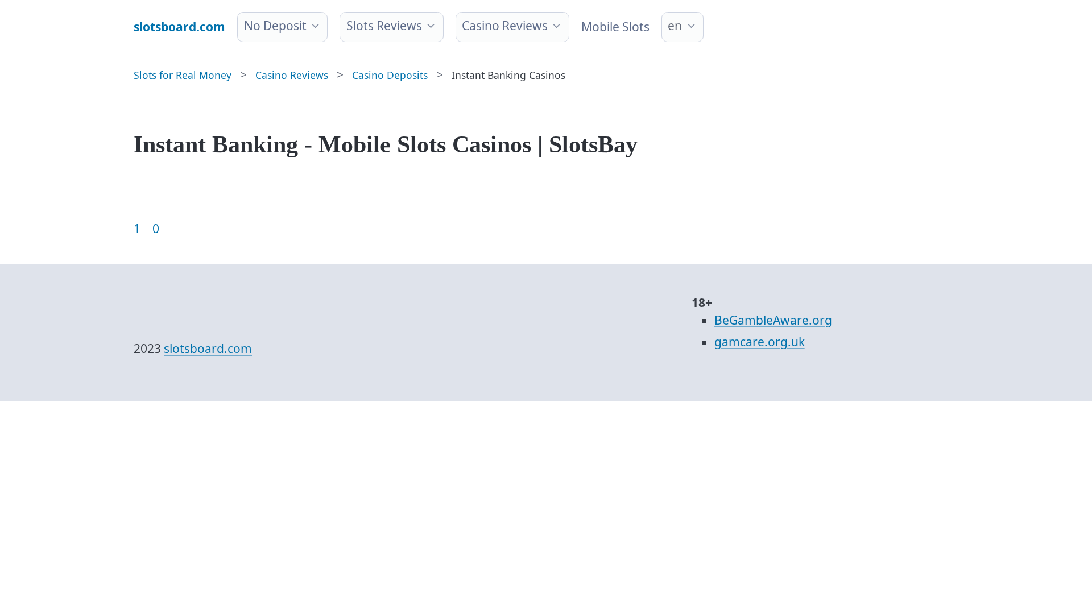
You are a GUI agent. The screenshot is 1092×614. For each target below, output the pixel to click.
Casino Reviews (505, 26)
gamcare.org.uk (759, 342)
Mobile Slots (615, 27)
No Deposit (275, 26)
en (675, 26)
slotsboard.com (208, 348)
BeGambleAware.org (773, 320)
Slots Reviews (384, 26)
